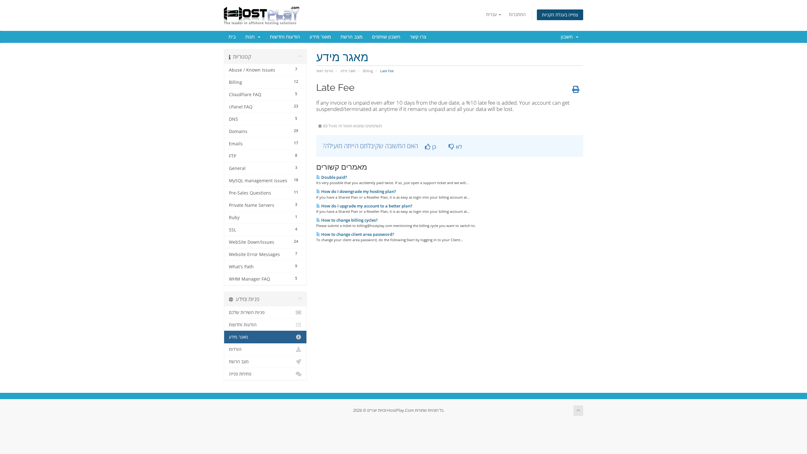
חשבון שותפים (386, 37)
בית (232, 37)
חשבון (568, 37)
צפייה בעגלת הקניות (560, 15)
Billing (368, 70)
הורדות (235, 349)
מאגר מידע (320, 37)
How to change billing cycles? (349, 220)
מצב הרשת (351, 37)
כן (433, 146)
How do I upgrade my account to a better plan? (366, 206)
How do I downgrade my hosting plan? (358, 191)
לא (458, 146)
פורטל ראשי (324, 70)
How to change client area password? (357, 234)
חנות (251, 37)
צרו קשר (418, 37)
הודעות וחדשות (285, 37)
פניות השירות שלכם (246, 312)
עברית (492, 14)
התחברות (517, 14)
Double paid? (333, 177)
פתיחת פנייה (240, 374)
